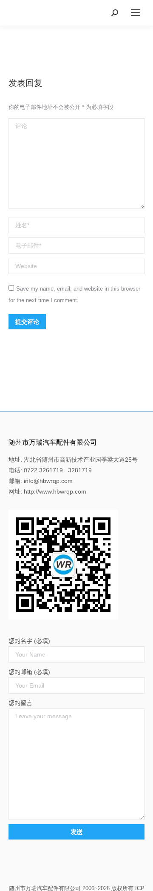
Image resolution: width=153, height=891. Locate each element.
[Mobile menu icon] (135, 13)
